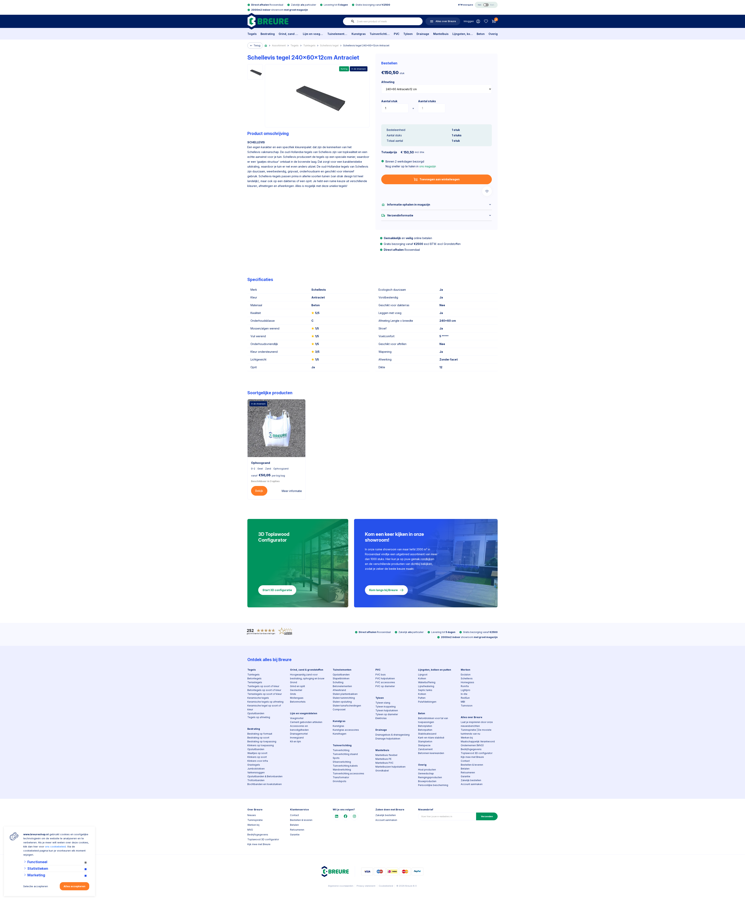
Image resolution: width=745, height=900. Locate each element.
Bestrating (268, 33)
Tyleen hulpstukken (386, 710)
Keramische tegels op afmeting (265, 701)
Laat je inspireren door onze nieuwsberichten (477, 724)
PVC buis (380, 674)
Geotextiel (296, 690)
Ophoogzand (260, 463)
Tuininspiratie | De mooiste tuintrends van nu (476, 731)
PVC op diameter (385, 686)
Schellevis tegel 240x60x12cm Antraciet (366, 45)
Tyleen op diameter (386, 714)
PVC (396, 33)
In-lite (464, 694)
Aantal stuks (427, 101)
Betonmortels (298, 701)
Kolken (422, 678)
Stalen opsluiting (342, 701)
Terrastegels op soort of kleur (264, 694)
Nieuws (251, 815)
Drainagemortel (299, 733)
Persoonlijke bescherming (433, 785)
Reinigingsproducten (430, 777)
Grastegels (253, 764)
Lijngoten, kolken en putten (462, 33)
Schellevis (467, 678)
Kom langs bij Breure (383, 590)
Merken (465, 669)
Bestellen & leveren (472, 764)
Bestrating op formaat (259, 733)
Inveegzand (297, 737)
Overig (493, 33)
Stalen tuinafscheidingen (347, 705)
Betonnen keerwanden (431, 753)
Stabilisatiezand (427, 733)
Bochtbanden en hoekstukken (264, 784)
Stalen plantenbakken (345, 694)
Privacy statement (366, 885)
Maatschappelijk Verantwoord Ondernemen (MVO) (478, 743)
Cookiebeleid (386, 885)
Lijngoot (422, 674)
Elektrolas (381, 718)
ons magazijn (427, 166)
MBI (463, 701)
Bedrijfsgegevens (471, 749)
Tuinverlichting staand (345, 754)
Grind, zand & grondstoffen (289, 33)
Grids (293, 694)
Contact (465, 760)
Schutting (338, 682)
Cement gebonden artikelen (306, 722)
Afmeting (387, 82)
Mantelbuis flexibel (386, 755)
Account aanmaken (472, 784)
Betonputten (425, 729)
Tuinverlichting (380, 33)
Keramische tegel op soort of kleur (264, 707)
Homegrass (467, 682)
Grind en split (297, 686)
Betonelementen (342, 686)
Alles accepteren (74, 886)
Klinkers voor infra (257, 760)
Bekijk (259, 490)
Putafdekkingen (427, 701)
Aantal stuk (389, 101)
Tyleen (408, 33)
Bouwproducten (427, 781)
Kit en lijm (295, 741)
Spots (336, 757)
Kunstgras (359, 33)
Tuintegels (309, 45)
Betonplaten (425, 725)
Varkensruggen (256, 772)
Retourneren (468, 772)
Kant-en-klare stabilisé (431, 737)
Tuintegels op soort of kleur (263, 686)
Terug (257, 45)
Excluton (465, 674)
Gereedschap (426, 773)
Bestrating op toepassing (261, 741)
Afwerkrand (339, 690)
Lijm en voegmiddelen (313, 33)
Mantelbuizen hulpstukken (390, 766)
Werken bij (467, 737)
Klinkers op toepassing (260, 745)
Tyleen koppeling (385, 706)
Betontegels (254, 678)
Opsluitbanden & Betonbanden (264, 776)
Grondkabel (382, 770)
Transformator (341, 777)
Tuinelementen (337, 33)
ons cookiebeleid (55, 846)
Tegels (252, 33)
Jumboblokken (256, 768)
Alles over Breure (471, 717)
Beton (481, 33)
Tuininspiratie (255, 820)
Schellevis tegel (329, 45)
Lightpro (465, 690)
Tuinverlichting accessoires (348, 773)
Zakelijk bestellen (471, 780)
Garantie (465, 776)
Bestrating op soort (258, 737)
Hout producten (427, 769)
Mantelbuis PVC (384, 762)
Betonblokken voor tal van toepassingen (433, 720)
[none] (353, 21)
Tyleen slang (382, 702)
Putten (421, 697)
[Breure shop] (267, 21)
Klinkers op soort (257, 757)
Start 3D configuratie (277, 590)
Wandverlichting (342, 769)
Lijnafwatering (426, 686)
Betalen (465, 768)
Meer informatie (292, 491)
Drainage (423, 33)
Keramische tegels (258, 697)
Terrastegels (254, 682)
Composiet (339, 709)
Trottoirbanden (255, 780)
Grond (293, 682)
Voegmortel (296, 718)
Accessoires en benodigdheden (299, 727)
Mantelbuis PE (383, 758)
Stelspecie (424, 745)
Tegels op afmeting (258, 717)
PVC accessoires (385, 682)
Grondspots (339, 781)
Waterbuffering (426, 682)
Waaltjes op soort (257, 753)
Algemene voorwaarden (340, 885)
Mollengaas (296, 697)
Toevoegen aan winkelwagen (439, 179)
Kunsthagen (339, 733)
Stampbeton (425, 741)
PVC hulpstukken (385, 678)
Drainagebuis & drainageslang (392, 734)
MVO (250, 829)
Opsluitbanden (255, 713)
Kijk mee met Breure (472, 757)
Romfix (465, 686)
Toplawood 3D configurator (476, 753)
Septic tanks (425, 690)
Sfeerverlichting (342, 761)
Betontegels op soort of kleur (264, 690)
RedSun (465, 697)
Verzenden (487, 816)
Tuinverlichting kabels (345, 765)
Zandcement (425, 749)
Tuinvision (466, 705)
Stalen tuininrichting (344, 697)
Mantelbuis (441, 33)
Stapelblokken (341, 678)
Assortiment (279, 45)
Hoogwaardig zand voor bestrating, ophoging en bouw (307, 676)
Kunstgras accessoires (346, 729)
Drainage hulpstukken (387, 738)
